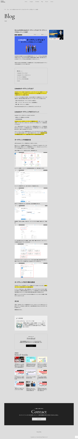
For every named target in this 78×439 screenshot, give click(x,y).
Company (31, 1)
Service (26, 1)
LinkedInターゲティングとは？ (22, 73)
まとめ (18, 80)
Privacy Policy (39, 431)
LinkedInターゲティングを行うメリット (24, 75)
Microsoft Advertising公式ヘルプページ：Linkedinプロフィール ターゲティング (28, 106)
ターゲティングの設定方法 (21, 77)
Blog (42, 1)
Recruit (46, 1)
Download (37, 1)
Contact (51, 1)
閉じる (21, 71)
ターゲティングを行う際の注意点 (22, 78)
